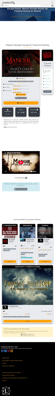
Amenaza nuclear (25, 252)
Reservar (22, 103)
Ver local (47, 91)
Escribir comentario (21, 189)
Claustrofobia (25, 81)
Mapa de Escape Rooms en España (11, 372)
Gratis (14, 248)
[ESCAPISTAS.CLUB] (8, 2)
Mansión (19, 81)
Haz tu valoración (21, 94)
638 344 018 (46, 75)
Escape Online (6, 250)
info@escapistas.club (28, 334)
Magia (9, 316)
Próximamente (20, 316)
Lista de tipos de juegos (8, 375)
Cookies (4, 380)
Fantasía (5, 316)
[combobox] (22, 5)
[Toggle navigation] (52, 2)
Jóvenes (31, 81)
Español (30, 257)
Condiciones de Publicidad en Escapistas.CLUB (14, 378)
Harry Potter (26, 316)
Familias (31, 252)
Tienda (4, 363)
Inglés (22, 257)
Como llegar (46, 87)
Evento (4, 248)
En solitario (9, 248)
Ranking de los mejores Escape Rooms (12, 360)
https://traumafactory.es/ (49, 81)
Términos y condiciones (8, 366)
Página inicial (5, 358)
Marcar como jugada (21, 98)
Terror (14, 81)
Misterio (10, 81)
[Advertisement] (27, 33)
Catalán (26, 257)
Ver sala (10, 261)
